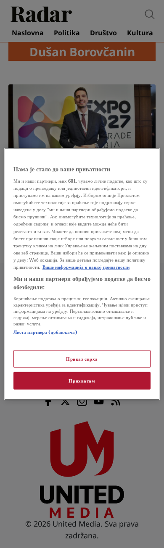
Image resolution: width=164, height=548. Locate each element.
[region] (82, 274)
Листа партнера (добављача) (45, 332)
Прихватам (82, 381)
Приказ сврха (82, 359)
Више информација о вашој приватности (86, 266)
